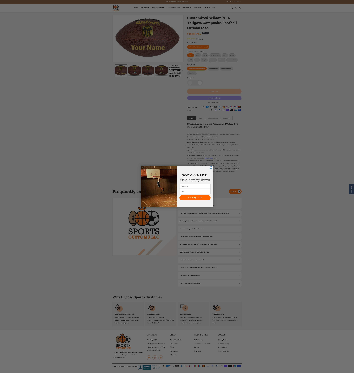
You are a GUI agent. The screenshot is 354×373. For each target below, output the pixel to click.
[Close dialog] (211, 167)
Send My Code (195, 198)
